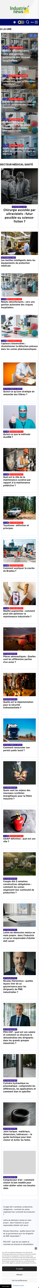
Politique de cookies (18, 1285)
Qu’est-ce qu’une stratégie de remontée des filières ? (18, 393)
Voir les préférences (19, 1280)
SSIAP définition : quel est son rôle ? (19, 840)
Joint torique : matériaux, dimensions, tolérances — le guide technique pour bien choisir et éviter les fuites (17, 1135)
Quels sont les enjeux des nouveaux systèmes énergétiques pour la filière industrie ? (17, 794)
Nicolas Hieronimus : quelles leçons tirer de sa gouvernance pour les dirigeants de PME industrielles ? (18, 987)
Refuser (19, 1275)
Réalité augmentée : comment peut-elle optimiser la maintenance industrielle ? (19, 614)
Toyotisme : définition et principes (16, 527)
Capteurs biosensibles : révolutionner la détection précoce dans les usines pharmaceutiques (16, 126)
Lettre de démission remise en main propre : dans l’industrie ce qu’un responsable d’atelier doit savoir (19, 936)
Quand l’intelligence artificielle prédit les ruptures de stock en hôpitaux (19, 151)
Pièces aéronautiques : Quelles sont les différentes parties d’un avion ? (19, 659)
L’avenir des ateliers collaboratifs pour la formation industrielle (19, 81)
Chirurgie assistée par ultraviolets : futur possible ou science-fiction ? (19, 216)
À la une (5, 47)
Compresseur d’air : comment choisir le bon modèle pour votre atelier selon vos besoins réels (19, 1184)
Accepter (19, 1269)
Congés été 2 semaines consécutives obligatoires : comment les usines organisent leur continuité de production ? (18, 887)
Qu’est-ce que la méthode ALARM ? (16, 436)
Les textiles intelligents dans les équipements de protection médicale (18, 263)
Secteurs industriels (16, 474)
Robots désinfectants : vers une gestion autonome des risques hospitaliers (16, 56)
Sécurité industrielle (16, 431)
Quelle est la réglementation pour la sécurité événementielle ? (18, 705)
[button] (36, 1248)
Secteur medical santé (16, 47)
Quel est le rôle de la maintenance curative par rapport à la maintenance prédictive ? (17, 481)
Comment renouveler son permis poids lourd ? (16, 749)
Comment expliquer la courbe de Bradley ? (19, 570)
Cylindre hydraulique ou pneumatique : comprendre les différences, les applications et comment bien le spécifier (19, 1087)
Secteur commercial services (18, 75)
